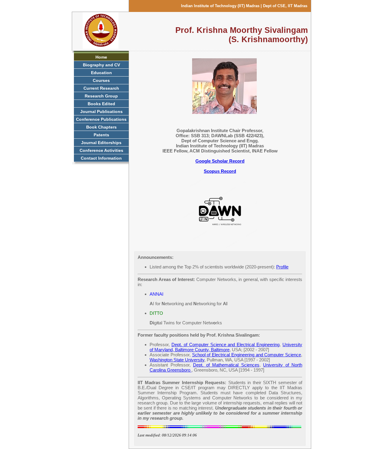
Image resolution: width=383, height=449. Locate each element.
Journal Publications (101, 111)
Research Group (101, 96)
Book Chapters (101, 127)
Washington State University (177, 359)
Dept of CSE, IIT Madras (285, 6)
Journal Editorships (101, 142)
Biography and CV (101, 64)
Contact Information (101, 158)
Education (101, 72)
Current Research (101, 88)
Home (101, 57)
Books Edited (101, 103)
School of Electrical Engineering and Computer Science (246, 354)
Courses (101, 80)
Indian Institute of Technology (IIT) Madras (220, 6)
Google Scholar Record (219, 161)
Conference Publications (101, 119)
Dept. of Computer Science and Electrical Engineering (225, 344)
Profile (282, 266)
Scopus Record (220, 171)
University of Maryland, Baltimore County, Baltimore (226, 347)
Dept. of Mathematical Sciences (226, 364)
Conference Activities (101, 150)
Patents (101, 134)
